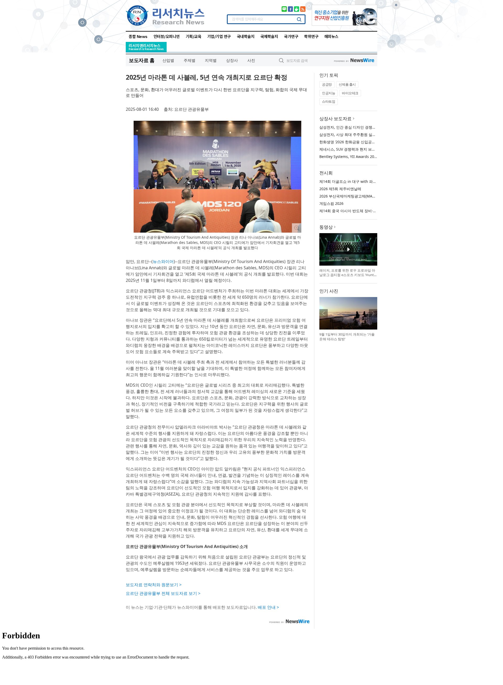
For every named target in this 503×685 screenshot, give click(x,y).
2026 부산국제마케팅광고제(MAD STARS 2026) (358, 196)
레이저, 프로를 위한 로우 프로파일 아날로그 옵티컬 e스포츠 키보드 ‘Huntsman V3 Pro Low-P (347, 275)
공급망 (327, 84)
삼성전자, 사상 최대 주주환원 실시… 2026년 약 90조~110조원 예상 (374, 134)
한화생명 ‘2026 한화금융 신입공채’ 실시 (351, 141)
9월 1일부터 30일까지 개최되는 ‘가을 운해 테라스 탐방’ (347, 336)
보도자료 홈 (141, 60)
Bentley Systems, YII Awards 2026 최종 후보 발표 (361, 156)
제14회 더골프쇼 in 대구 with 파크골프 (351, 181)
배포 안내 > (268, 607)
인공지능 (328, 93)
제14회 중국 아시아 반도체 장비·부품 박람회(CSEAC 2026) (367, 210)
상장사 (232, 60)
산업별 (168, 60)
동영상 (326, 227)
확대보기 (296, 228)
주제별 (189, 60)
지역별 (211, 60)
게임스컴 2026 (331, 203)
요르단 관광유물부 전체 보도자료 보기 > (163, 593)
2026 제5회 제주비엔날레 (340, 188)
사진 (251, 60)
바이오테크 (350, 93)
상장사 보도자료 (335, 119)
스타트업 (328, 101)
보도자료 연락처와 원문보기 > (154, 585)
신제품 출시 (347, 84)
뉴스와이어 (163, 261)
